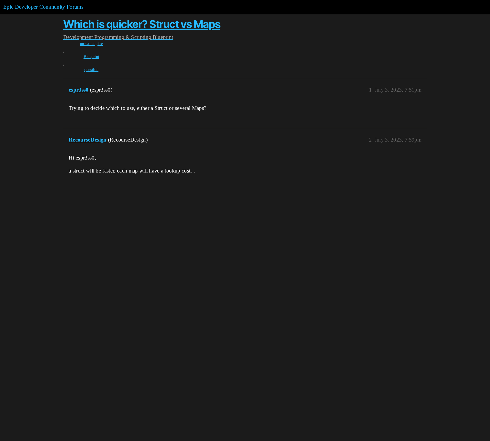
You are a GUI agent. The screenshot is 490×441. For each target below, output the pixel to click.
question (91, 69)
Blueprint (91, 56)
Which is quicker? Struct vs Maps (141, 24)
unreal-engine (91, 43)
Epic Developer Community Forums (43, 7)
